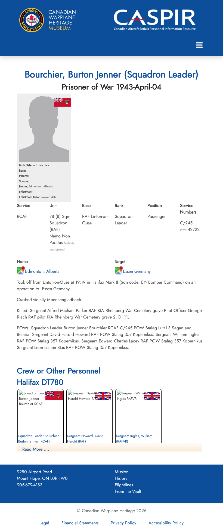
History (121, 478)
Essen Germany (137, 271)
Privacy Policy (123, 523)
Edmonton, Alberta (42, 271)
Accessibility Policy (166, 523)
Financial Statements (79, 523)
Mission (121, 472)
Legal (44, 523)
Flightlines (124, 485)
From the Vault (128, 491)
